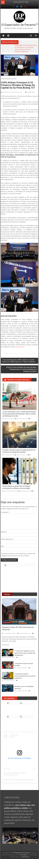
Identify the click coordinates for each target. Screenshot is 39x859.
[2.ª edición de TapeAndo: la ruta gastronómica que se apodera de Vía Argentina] (7, 652)
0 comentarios (31, 92)
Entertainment (7, 622)
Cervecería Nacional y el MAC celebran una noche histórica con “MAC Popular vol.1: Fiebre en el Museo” (18, 361)
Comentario (5, 512)
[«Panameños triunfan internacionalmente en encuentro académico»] (7, 675)
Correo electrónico (7, 539)
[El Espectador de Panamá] (3, 35)
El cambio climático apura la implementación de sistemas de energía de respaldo (18, 451)
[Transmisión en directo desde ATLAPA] (7, 665)
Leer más (5, 645)
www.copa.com (19, 347)
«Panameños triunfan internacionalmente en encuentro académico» (25, 676)
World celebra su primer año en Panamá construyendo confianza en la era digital (16, 487)
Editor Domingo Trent (22, 418)
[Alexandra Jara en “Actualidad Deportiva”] (7, 688)
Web (2, 546)
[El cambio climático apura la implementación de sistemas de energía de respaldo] (19, 435)
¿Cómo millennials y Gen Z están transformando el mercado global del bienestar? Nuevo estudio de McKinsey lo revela (19, 414)
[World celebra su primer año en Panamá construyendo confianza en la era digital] (19, 471)
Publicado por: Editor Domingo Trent (12, 92)
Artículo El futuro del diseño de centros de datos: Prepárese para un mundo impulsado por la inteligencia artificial (21, 369)
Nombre (4, 532)
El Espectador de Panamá (18, 24)
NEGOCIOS (5, 73)
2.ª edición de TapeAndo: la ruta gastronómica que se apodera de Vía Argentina (24, 653)
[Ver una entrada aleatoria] (36, 35)
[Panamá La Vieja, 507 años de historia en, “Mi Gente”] (19, 611)
